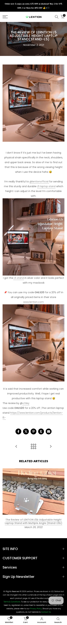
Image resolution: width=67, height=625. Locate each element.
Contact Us (46, 612)
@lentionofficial (39, 181)
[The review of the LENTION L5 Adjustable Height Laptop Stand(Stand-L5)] (50, 446)
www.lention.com (33, 302)
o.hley (25, 403)
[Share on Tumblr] (41, 431)
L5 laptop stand (46, 186)
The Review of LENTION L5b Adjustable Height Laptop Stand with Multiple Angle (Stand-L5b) (33, 521)
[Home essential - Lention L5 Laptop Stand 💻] (16, 446)
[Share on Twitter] (26, 431)
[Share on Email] (49, 431)
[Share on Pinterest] (33, 431)
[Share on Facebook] (18, 431)
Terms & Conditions (12, 602)
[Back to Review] (33, 446)
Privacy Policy (36, 609)
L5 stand (18, 278)
